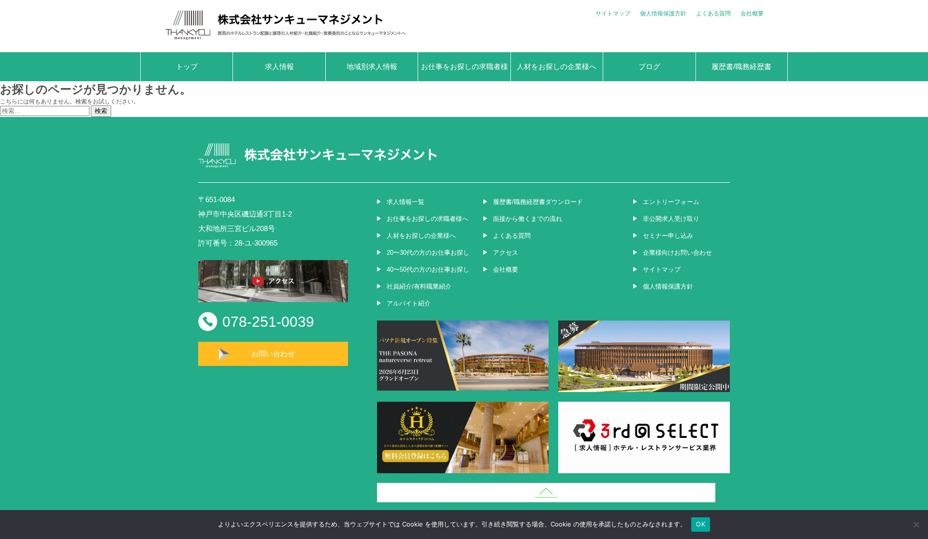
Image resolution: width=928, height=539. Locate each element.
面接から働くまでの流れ (527, 218)
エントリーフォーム (671, 201)
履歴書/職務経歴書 (741, 66)
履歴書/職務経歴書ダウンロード (538, 201)
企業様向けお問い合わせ (677, 252)
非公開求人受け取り (671, 218)
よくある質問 (713, 13)
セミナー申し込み (668, 235)
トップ (187, 66)
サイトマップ (612, 13)
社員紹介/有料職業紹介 (419, 286)
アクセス (505, 252)
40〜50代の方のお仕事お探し (428, 269)
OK (700, 524)
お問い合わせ (273, 354)
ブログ (649, 66)
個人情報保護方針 (663, 13)
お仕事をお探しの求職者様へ (464, 71)
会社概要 (752, 13)
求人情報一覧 (405, 201)
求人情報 (279, 66)
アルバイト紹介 (409, 303)
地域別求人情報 (372, 66)
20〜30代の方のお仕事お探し (428, 252)
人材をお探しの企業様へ (556, 66)
